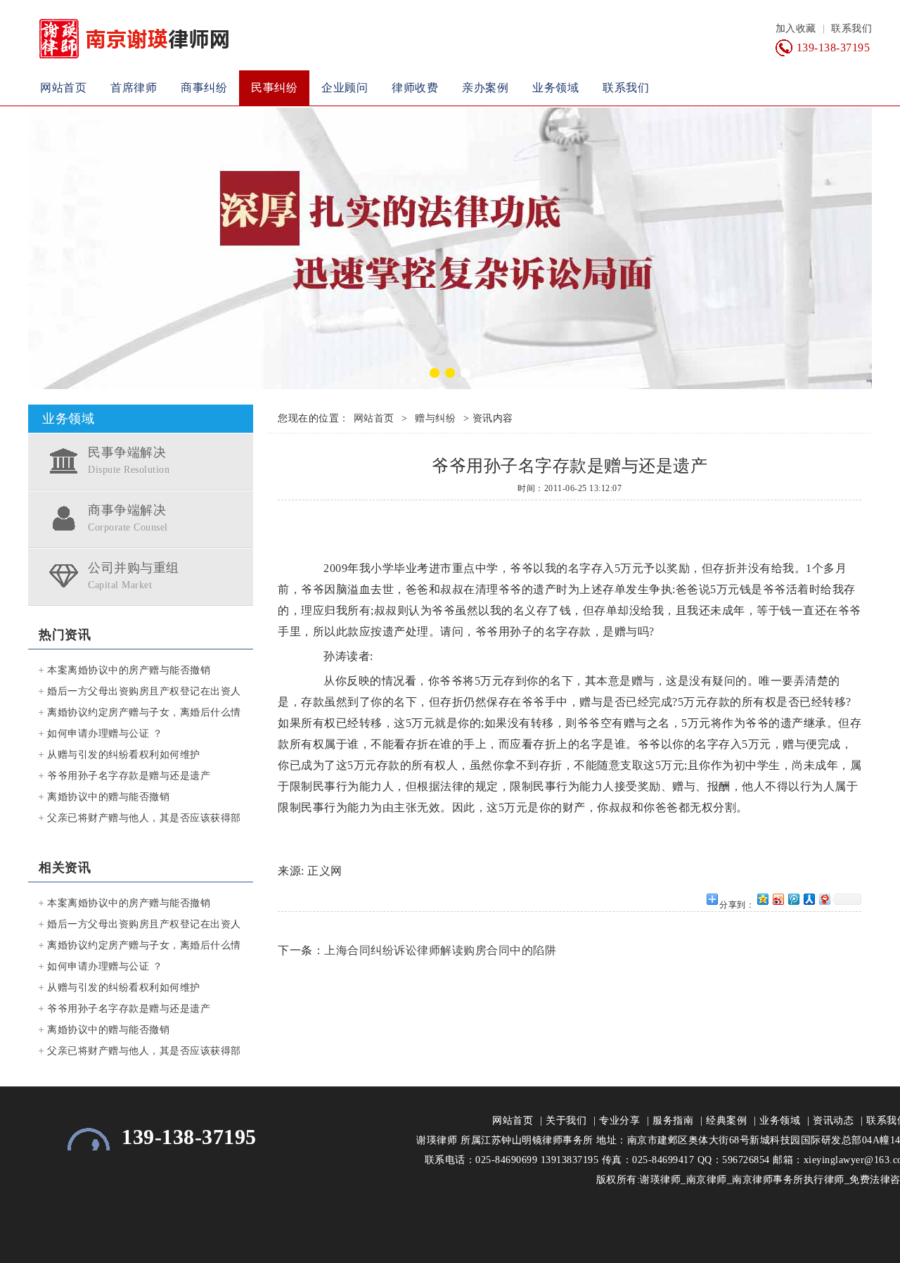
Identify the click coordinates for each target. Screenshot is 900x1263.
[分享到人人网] (808, 899)
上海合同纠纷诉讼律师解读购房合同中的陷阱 (440, 950)
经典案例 (726, 1120)
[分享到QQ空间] (762, 899)
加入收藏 (796, 28)
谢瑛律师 (436, 1140)
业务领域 (555, 88)
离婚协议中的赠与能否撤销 (108, 797)
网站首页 (63, 88)
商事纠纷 (204, 88)
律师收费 (415, 88)
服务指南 (672, 1120)
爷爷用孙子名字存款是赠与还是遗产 (128, 775)
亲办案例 (485, 88)
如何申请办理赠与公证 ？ (104, 733)
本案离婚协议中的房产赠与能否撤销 (128, 670)
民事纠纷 (274, 88)
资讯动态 (833, 1120)
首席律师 (133, 88)
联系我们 (851, 28)
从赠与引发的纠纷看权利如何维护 (123, 754)
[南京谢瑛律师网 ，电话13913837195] (450, 248)
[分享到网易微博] (824, 899)
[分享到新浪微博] (777, 899)
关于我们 (566, 1120)
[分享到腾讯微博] (793, 899)
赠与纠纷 (435, 418)
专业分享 (619, 1120)
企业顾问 (344, 88)
